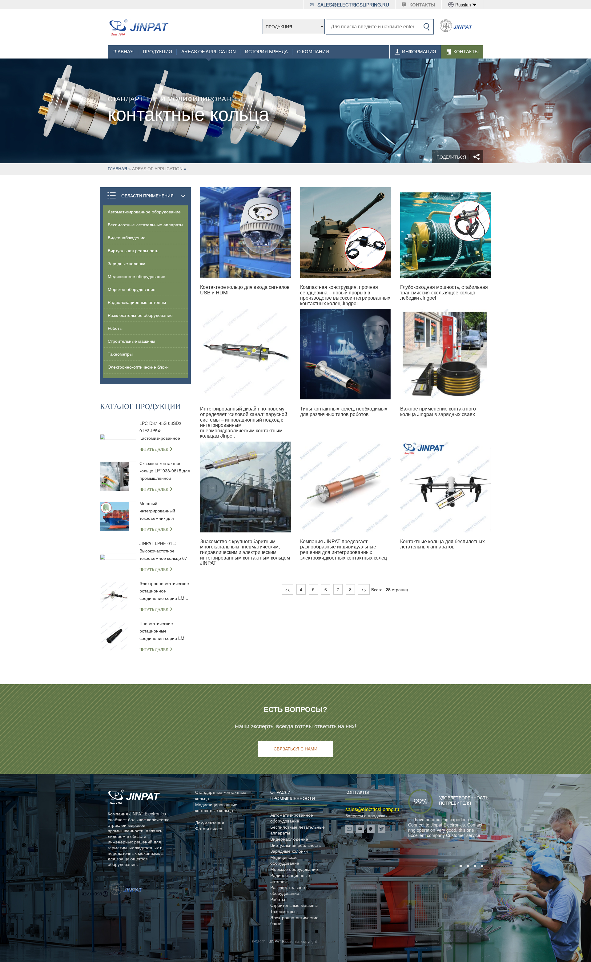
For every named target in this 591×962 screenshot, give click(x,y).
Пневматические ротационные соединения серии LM (161, 630)
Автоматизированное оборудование (144, 211)
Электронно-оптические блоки (138, 367)
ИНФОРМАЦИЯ (419, 52)
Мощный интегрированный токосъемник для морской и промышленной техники (163, 511)
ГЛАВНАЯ (123, 52)
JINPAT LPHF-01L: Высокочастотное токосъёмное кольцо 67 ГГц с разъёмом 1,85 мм (164, 551)
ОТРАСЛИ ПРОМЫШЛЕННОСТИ (292, 795)
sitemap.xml (330, 941)
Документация (209, 823)
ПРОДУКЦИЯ (157, 52)
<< (287, 589)
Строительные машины (131, 341)
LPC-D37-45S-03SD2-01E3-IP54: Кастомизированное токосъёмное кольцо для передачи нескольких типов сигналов (164, 431)
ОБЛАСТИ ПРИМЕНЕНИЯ (147, 195)
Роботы (115, 328)
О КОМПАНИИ (313, 52)
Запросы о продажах (366, 816)
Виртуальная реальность (133, 250)
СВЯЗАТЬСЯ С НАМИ (295, 749)
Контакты (466, 52)
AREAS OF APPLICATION (208, 52)
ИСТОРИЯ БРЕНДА (266, 52)
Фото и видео (208, 828)
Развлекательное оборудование (140, 315)
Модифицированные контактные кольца (216, 808)
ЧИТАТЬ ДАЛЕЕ (154, 449)
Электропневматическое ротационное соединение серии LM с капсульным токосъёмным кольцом (164, 591)
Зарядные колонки (126, 263)
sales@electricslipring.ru (353, 5)
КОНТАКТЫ (422, 5)
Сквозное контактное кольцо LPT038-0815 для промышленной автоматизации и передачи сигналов (164, 471)
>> (363, 589)
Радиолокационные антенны (137, 302)
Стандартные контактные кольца (220, 795)
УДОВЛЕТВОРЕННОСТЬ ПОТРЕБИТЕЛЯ (454, 800)
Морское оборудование (131, 289)
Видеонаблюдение (127, 237)
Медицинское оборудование (136, 276)
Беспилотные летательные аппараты (145, 224)
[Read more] (139, 27)
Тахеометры (120, 354)
